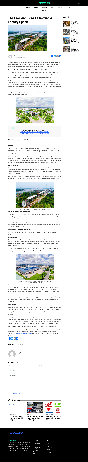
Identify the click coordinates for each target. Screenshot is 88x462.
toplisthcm (44, 3)
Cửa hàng (27, 7)
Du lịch (52, 7)
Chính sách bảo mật (38, 445)
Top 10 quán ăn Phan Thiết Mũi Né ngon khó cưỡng (16, 418)
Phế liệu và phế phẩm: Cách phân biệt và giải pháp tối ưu (75, 42)
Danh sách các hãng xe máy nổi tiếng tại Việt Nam (53, 418)
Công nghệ (44, 7)
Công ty (19, 7)
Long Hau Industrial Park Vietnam (24, 333)
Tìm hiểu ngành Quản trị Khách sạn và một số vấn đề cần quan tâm (75, 25)
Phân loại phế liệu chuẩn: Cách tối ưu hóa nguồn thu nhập (75, 50)
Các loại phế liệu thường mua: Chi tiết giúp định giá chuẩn (75, 34)
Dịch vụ (36, 7)
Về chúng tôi (37, 443)
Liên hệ (36, 450)
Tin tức (44, 10)
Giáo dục (60, 7)
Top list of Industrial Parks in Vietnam (34, 132)
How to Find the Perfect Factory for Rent (35, 133)
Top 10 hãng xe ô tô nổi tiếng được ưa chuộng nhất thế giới (35, 418)
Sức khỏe (68, 7)
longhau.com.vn (19, 344)
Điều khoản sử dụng (38, 448)
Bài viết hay (73, 30)
